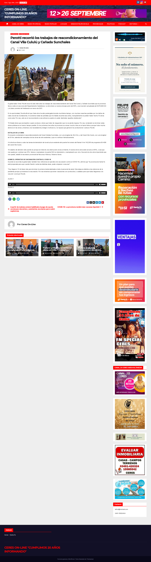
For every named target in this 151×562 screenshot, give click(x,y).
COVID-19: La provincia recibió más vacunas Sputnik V (79, 207)
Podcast (122, 24)
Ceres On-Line (24, 48)
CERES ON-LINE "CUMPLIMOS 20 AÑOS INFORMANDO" (20, 13)
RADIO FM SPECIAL (34, 24)
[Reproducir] (10, 184)
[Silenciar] (100, 184)
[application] (57, 184)
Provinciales (98, 24)
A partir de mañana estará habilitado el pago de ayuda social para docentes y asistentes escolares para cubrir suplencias (32, 209)
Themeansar (90, 559)
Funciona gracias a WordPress (66, 559)
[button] (146, 24)
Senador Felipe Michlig (80, 24)
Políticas (111, 24)
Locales (63, 24)
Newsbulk (82, 559)
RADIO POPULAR (51, 24)
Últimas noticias (24, 34)
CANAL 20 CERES (18, 24)
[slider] (103, 184)
